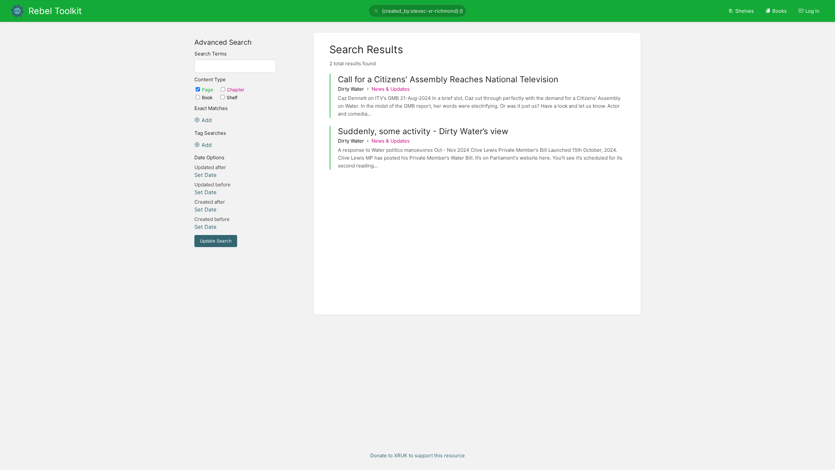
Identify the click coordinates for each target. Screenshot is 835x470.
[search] (417, 11)
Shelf (232, 97)
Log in (812, 11)
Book (208, 97)
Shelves (744, 11)
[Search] (376, 11)
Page (208, 89)
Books (779, 11)
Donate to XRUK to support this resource (417, 455)
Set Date (205, 175)
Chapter (235, 89)
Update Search (216, 240)
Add (207, 120)
